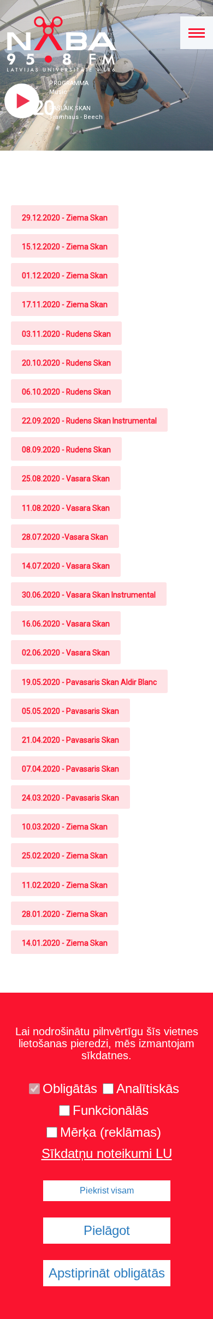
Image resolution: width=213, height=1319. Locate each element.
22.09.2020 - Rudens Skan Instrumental (89, 420)
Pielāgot (107, 1230)
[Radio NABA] (58, 44)
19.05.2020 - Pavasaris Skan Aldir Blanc (89, 682)
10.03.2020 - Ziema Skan (65, 826)
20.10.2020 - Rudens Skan (66, 363)
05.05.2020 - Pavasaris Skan (70, 711)
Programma (68, 83)
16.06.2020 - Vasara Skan (66, 623)
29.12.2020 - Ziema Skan (65, 217)
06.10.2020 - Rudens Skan (66, 391)
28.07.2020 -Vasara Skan (65, 537)
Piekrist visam (107, 1190)
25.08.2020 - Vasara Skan (66, 478)
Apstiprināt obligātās (107, 1273)
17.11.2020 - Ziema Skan (65, 304)
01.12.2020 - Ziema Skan (65, 275)
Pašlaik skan (70, 108)
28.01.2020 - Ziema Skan (65, 914)
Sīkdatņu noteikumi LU (107, 1154)
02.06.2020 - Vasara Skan (66, 652)
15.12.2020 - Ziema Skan (65, 246)
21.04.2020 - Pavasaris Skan (70, 740)
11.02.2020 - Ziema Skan (65, 885)
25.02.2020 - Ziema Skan (65, 855)
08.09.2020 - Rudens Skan (66, 449)
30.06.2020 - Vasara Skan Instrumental (89, 594)
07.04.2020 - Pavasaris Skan (70, 769)
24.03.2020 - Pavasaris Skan (70, 797)
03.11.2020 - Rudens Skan (66, 334)
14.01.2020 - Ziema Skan (65, 943)
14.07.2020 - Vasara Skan (66, 566)
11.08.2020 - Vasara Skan (66, 508)
